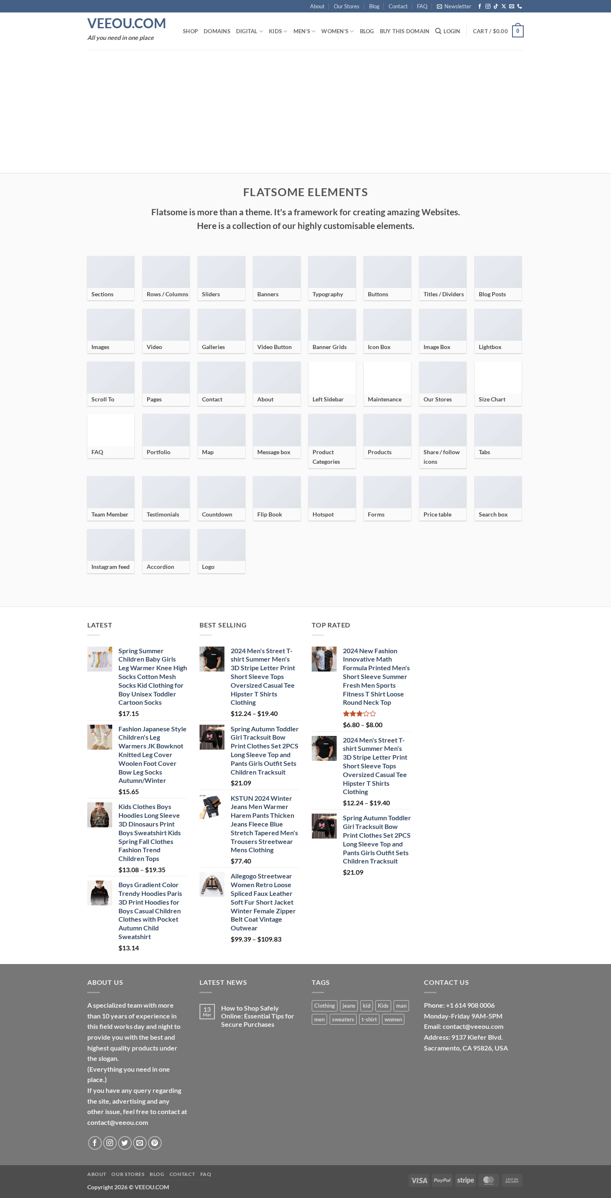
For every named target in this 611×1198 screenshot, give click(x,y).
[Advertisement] (305, 111)
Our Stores (347, 6)
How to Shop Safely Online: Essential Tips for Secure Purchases (257, 1016)
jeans (348, 1005)
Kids (275, 31)
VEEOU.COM (126, 23)
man (401, 1005)
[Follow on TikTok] (495, 7)
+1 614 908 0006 (470, 1005)
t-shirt (369, 1019)
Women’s (334, 31)
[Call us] (519, 7)
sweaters (343, 1019)
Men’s (301, 31)
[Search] (438, 31)
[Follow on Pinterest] (155, 1143)
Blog (374, 6)
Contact (398, 6)
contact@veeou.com (473, 1026)
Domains (217, 31)
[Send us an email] (511, 7)
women (393, 1019)
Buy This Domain (405, 31)
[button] (454, 6)
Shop (190, 31)
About (317, 6)
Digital (247, 31)
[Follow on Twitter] (125, 1143)
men (319, 1019)
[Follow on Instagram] (487, 7)
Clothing (324, 1005)
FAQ (422, 6)
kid (366, 1005)
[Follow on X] (503, 7)
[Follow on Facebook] (479, 7)
